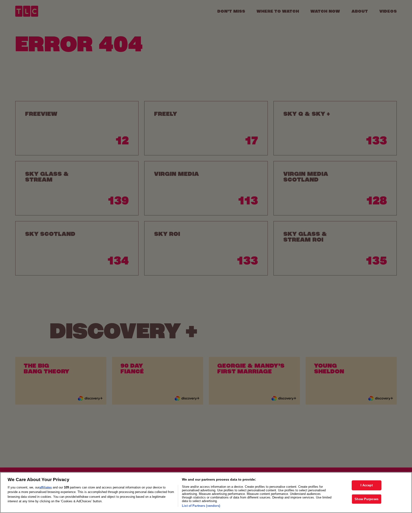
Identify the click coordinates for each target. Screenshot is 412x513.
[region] (206, 492)
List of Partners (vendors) (201, 506)
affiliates (45, 487)
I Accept (366, 485)
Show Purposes (366, 499)
